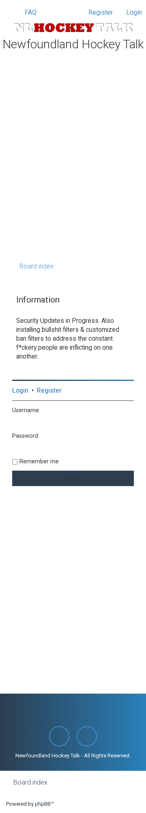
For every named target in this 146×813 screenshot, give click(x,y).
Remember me (39, 461)
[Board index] (73, 27)
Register (49, 390)
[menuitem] (26, 12)
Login (20, 390)
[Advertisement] (73, 171)
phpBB (43, 804)
